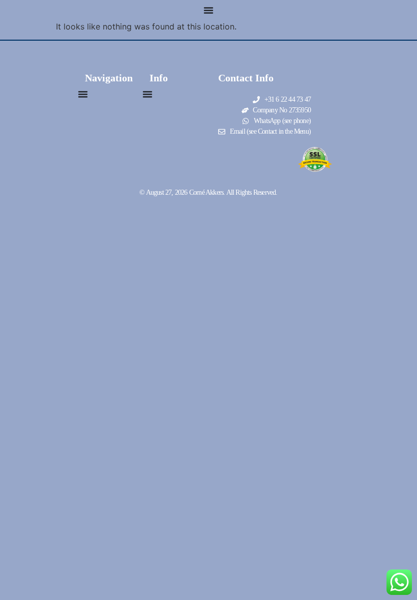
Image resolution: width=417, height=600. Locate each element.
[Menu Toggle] (208, 10)
